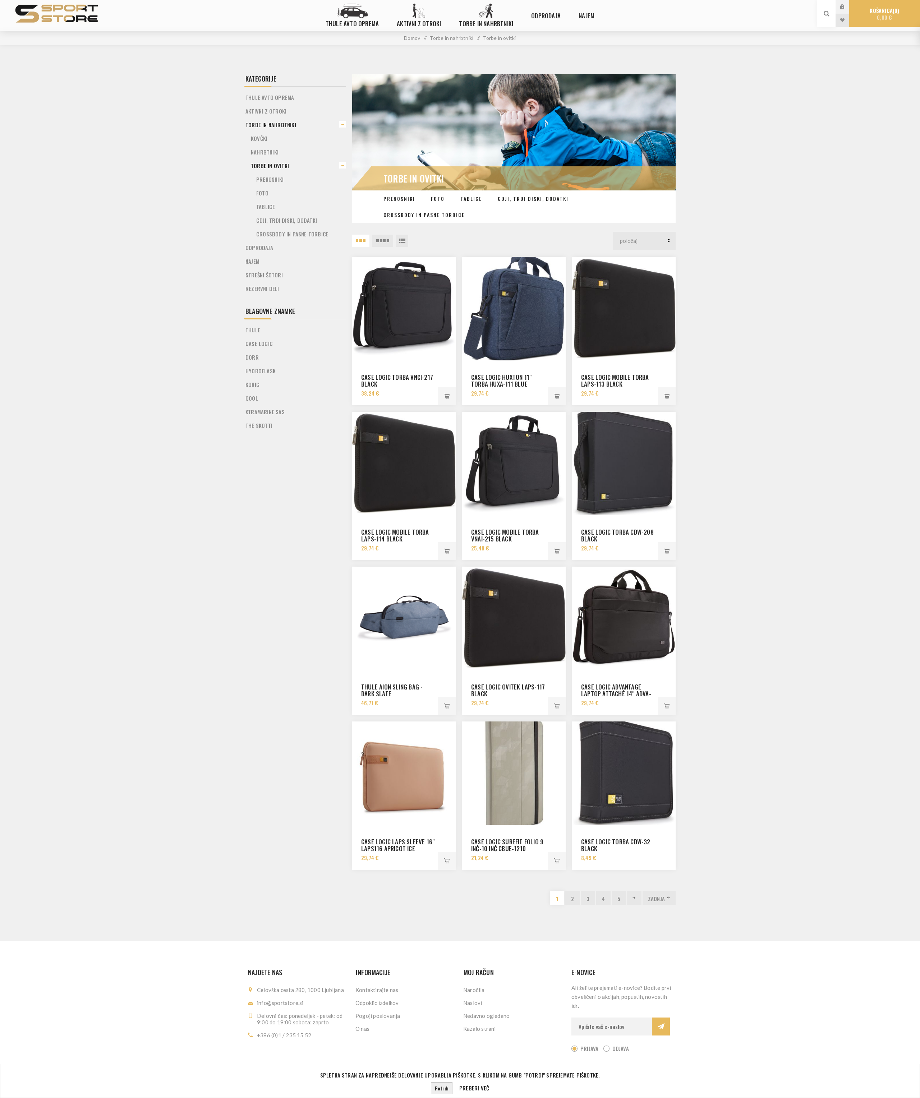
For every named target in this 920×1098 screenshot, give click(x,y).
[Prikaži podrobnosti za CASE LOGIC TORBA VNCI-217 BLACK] (404, 308)
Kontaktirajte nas (376, 990)
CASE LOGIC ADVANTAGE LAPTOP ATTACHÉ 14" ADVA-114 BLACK (616, 693)
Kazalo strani (479, 1028)
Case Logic (259, 343)
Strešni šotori (264, 275)
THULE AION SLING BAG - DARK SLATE (392, 690)
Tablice (471, 198)
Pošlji (661, 1026)
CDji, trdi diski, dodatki (533, 198)
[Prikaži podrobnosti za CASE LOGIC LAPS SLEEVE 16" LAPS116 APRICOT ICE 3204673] (404, 773)
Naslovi (472, 1003)
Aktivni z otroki (265, 111)
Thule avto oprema (269, 97)
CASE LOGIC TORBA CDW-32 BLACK (615, 845)
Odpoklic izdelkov (377, 1003)
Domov (412, 38)
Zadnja (656, 899)
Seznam (402, 241)
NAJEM (252, 261)
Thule (252, 330)
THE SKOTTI (258, 425)
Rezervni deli (262, 288)
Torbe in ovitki (270, 166)
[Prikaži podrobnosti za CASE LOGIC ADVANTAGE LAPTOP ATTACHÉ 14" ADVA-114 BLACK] (624, 618)
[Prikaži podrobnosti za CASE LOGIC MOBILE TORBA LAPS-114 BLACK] (404, 463)
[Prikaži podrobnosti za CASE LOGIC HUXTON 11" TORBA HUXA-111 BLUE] (514, 308)
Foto (438, 198)
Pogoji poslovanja (377, 1015)
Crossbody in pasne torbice (424, 214)
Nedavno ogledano (486, 1015)
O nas (362, 1028)
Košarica (883, 13)
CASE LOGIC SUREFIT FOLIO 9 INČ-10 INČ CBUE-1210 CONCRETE (507, 848)
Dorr (252, 357)
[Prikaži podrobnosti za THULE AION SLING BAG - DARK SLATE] (404, 618)
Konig (252, 384)
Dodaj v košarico (447, 396)
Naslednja (634, 898)
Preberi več (474, 1088)
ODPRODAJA (259, 248)
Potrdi (441, 1088)
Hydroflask (260, 371)
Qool (251, 398)
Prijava (847, 6)
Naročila (474, 990)
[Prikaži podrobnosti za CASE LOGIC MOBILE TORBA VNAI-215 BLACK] (514, 463)
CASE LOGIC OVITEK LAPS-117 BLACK (508, 690)
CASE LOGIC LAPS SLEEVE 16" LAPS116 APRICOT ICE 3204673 (397, 848)
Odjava (620, 1048)
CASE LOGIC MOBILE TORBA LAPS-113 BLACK (615, 380)
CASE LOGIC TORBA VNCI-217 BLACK (397, 380)
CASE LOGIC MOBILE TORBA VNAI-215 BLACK (505, 535)
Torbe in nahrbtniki (270, 125)
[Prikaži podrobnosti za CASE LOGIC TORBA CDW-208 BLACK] (624, 463)
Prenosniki (399, 198)
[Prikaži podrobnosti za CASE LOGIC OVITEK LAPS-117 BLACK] (514, 618)
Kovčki (259, 138)
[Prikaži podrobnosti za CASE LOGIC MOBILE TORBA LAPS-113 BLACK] (624, 308)
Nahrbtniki (265, 152)
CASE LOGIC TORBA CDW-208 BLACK (617, 535)
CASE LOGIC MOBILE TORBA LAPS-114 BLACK (395, 535)
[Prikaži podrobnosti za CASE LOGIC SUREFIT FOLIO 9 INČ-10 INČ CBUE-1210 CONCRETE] (514, 773)
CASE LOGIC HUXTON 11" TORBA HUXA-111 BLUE (501, 380)
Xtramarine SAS (265, 412)
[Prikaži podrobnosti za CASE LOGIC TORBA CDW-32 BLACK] (624, 773)
